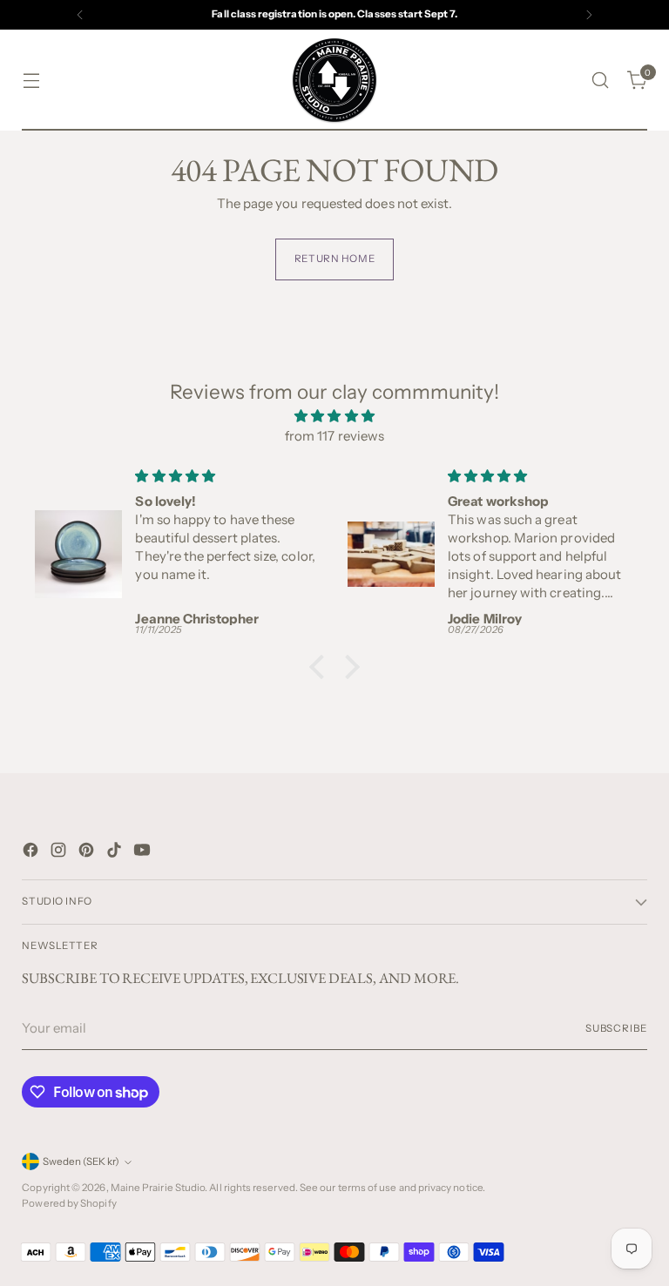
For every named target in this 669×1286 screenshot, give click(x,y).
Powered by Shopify (69, 1203)
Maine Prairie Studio (158, 1188)
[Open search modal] (600, 80)
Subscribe (616, 1028)
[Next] (589, 15)
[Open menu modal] (31, 80)
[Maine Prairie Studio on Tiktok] (115, 853)
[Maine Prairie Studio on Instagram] (60, 853)
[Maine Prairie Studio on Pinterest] (88, 853)
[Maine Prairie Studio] (334, 80)
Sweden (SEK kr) (81, 1161)
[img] (334, 417)
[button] (321, 667)
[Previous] (80, 15)
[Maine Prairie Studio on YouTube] (143, 853)
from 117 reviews (334, 436)
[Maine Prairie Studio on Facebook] (32, 853)
